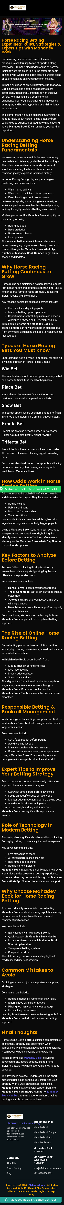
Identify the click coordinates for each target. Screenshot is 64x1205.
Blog (9, 1173)
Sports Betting (14, 1168)
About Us (11, 1163)
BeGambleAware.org (23, 1123)
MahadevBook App (43, 1137)
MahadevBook (41, 1127)
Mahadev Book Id (42, 1142)
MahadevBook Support (45, 1132)
